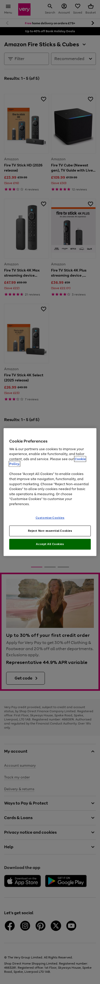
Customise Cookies (50, 518)
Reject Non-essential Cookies (50, 531)
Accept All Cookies (50, 544)
